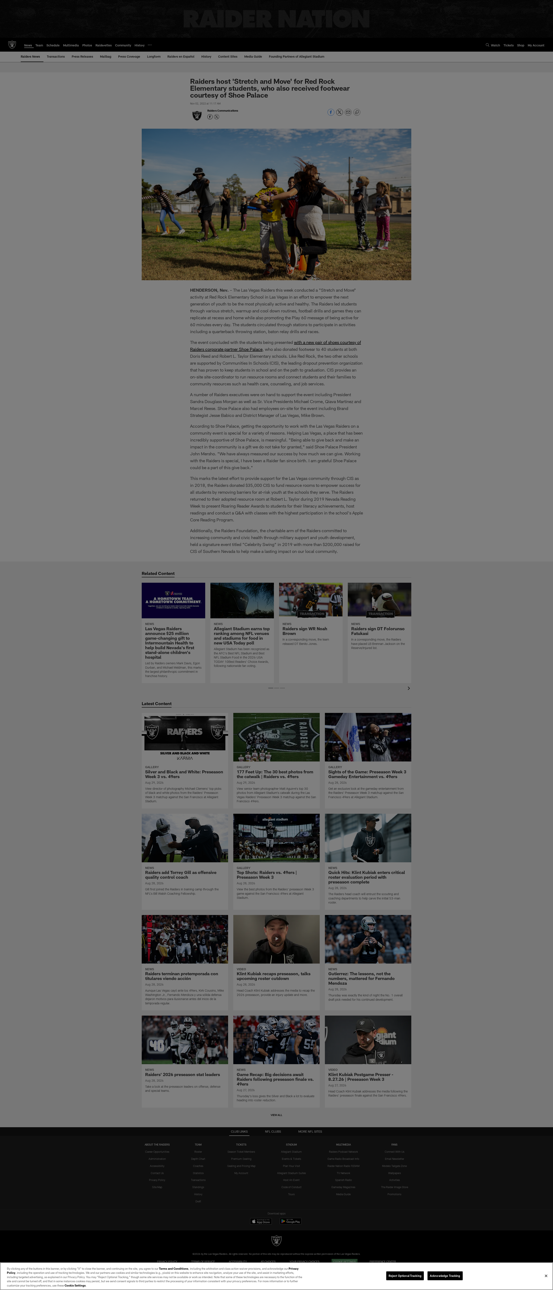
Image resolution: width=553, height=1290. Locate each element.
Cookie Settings (75, 1285)
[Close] (546, 1276)
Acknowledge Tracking (445, 1275)
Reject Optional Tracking (405, 1275)
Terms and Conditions (173, 1268)
